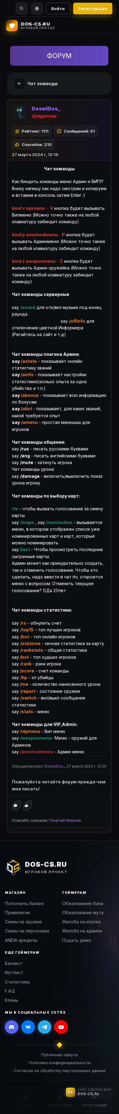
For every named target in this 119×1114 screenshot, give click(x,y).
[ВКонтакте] (28, 1027)
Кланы (11, 1000)
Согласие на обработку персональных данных (60, 1070)
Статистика (17, 981)
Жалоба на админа (82, 930)
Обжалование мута (82, 912)
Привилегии (17, 912)
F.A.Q (10, 991)
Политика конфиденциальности (60, 1062)
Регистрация (92, 8)
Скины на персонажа (27, 930)
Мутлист (14, 972)
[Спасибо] (27, 805)
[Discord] (11, 1027)
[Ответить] (16, 805)
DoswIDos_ (46, 108)
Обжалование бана (82, 903)
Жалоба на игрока (81, 921)
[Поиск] (22, 8)
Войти (58, 8)
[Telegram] (44, 1027)
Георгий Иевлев (65, 820)
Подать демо (76, 940)
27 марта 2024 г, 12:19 (35, 155)
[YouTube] (61, 1027)
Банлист (13, 963)
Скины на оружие (23, 921)
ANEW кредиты (21, 940)
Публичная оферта (59, 1054)
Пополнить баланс (24, 903)
